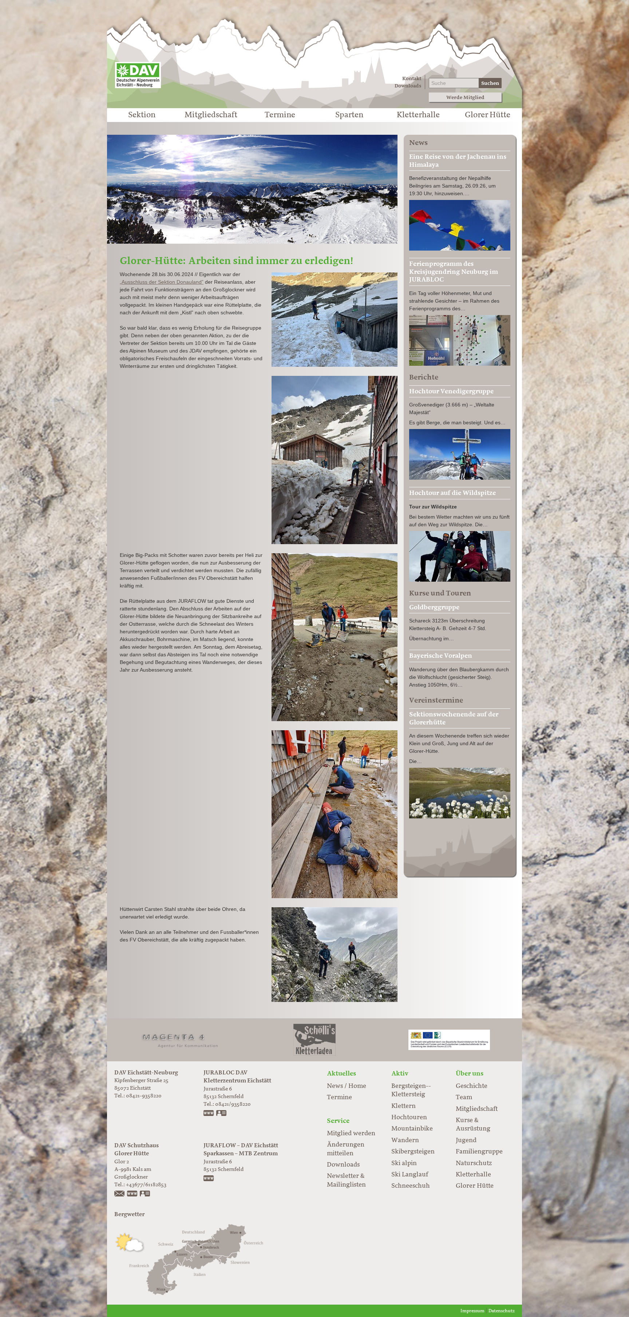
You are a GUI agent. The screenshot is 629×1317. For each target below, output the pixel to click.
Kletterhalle (418, 115)
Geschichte (471, 1086)
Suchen (490, 83)
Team (464, 1097)
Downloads (408, 86)
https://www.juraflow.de (208, 1179)
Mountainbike (412, 1128)
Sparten (349, 115)
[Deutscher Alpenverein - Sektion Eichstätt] (138, 75)
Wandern (405, 1140)
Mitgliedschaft (211, 115)
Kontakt (411, 78)
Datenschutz (501, 1311)
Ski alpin (404, 1163)
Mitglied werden (351, 1133)
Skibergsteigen (413, 1151)
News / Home (346, 1086)
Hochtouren (409, 1117)
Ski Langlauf (409, 1174)
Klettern (403, 1106)
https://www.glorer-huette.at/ (132, 1194)
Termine (280, 115)
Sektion (141, 115)
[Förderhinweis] (449, 1039)
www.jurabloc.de (208, 1113)
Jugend (466, 1140)
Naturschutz (474, 1163)
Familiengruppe (479, 1151)
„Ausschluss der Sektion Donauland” (161, 282)
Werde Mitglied (465, 97)
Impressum (472, 1311)
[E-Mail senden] (119, 1194)
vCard (221, 1113)
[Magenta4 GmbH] (179, 1039)
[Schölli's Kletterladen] (314, 1039)
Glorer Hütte (487, 115)
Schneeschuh (410, 1186)
